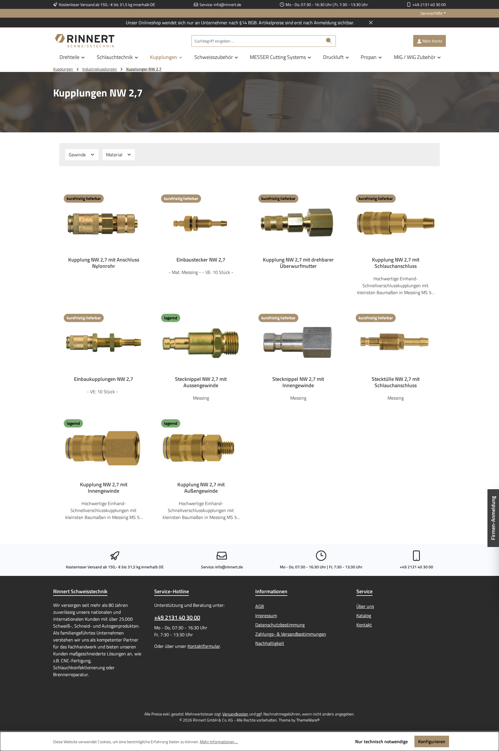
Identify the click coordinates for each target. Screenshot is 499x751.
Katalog (363, 615)
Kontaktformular (203, 646)
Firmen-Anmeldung (493, 518)
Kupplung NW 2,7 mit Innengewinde (103, 487)
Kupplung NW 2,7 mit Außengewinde (201, 487)
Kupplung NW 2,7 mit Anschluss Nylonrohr (103, 263)
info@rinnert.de (227, 4)
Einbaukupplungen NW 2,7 (103, 379)
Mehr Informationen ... (219, 742)
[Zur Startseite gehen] (85, 40)
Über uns (365, 606)
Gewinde (78, 154)
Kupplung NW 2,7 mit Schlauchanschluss (395, 263)
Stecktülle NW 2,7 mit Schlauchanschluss (396, 382)
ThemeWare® (308, 720)
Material (115, 154)
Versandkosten (235, 714)
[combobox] (257, 41)
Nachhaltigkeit (269, 643)
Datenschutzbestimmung (280, 624)
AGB (259, 606)
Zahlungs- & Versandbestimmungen (290, 634)
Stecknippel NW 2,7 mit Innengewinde (298, 382)
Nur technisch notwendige (381, 741)
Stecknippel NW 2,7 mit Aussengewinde (201, 382)
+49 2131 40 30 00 (429, 4)
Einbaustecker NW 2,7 (200, 260)
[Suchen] (329, 41)
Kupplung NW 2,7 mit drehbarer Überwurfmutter (298, 263)
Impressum (266, 615)
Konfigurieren (431, 741)
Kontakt (364, 624)
